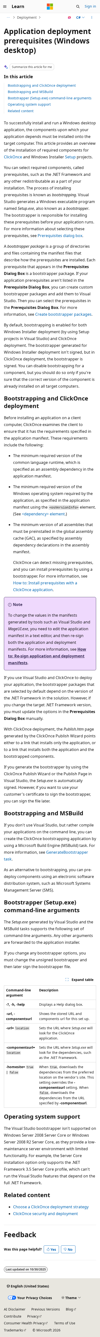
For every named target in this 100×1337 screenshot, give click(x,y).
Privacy (33, 1316)
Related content (20, 111)
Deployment (27, 17)
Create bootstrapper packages (63, 314)
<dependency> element (43, 514)
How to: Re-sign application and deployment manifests (47, 656)
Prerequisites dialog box (60, 235)
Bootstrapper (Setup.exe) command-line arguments (50, 98)
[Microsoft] (50, 6)
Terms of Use (64, 1323)
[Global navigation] (5, 6)
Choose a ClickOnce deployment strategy (51, 1206)
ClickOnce (13, 157)
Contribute (12, 1316)
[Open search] (78, 6)
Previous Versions (45, 1309)
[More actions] (92, 17)
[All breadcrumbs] (8, 17)
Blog (69, 1309)
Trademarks (13, 1330)
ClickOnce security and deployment (45, 1213)
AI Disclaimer (14, 1309)
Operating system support (29, 104)
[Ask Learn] (70, 17)
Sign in (90, 6)
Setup (70, 157)
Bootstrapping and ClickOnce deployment (42, 85)
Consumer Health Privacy (24, 1323)
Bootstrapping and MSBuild (30, 91)
